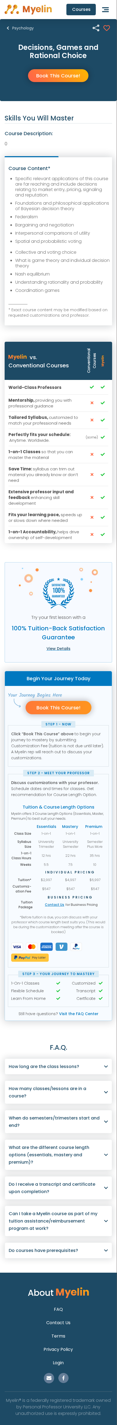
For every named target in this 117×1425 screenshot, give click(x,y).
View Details (58, 648)
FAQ (58, 1309)
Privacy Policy (58, 1349)
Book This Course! (58, 75)
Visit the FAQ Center (78, 1013)
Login (58, 1363)
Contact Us (54, 904)
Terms (58, 1336)
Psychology (23, 28)
